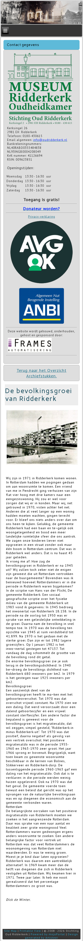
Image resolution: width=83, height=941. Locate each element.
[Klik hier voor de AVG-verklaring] (41, 285)
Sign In (46, 2)
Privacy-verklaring (41, 217)
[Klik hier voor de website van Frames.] (29, 352)
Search (34, 2)
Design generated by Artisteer (51, 935)
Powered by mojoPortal (48, 934)
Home (7, 2)
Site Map (10, 930)
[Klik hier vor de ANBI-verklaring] (41, 324)
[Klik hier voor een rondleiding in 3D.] (40, 124)
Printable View (30, 930)
